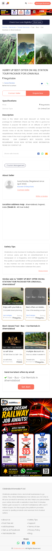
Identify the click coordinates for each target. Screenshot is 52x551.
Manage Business (43, 3)
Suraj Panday (9, 83)
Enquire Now (38, 93)
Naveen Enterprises (25, 186)
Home (4, 27)
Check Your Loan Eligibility (25, 22)
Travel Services (23, 27)
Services (12, 27)
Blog (30, 533)
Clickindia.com (19, 548)
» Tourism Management (15, 165)
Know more (43, 271)
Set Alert (26, 386)
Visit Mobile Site (8, 533)
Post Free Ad (7, 523)
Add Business (8, 526)
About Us (6, 520)
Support (31, 523)
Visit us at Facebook (11, 530)
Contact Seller (14, 93)
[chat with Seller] (42, 83)
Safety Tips (33, 520)
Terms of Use (34, 526)
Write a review (42, 196)
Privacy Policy (34, 530)
